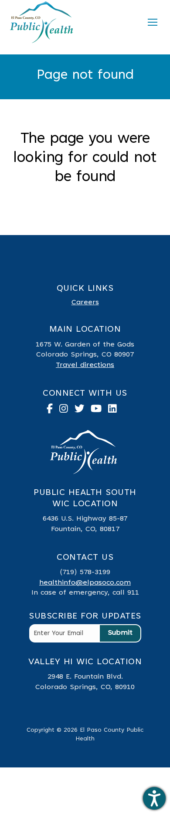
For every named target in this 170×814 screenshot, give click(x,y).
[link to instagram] (67, 410)
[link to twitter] (83, 410)
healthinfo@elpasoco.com (85, 582)
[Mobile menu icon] (152, 22)
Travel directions (85, 365)
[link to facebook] (53, 410)
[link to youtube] (99, 410)
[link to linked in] (115, 410)
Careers (85, 302)
